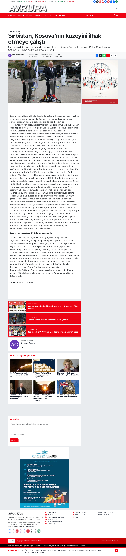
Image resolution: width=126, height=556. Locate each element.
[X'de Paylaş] (100, 55)
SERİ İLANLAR (80, 515)
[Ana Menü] (117, 15)
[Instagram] (20, 531)
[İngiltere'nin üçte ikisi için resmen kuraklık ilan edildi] (68, 387)
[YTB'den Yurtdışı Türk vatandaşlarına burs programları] (44, 365)
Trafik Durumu (53, 515)
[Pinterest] (17, 531)
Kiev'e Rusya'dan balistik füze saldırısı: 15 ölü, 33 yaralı (19, 375)
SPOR (54, 15)
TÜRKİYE (20, 15)
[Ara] (117, 8)
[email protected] (31, 526)
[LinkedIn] (24, 531)
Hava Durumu (52, 513)
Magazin (62, 15)
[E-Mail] (22, 347)
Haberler (11, 31)
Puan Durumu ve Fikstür (56, 517)
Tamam (82, 546)
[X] (13, 531)
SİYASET (29, 15)
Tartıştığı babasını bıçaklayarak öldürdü (87, 550)
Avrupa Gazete (28, 343)
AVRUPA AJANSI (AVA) (105, 513)
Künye (77, 517)
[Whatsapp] (39, 531)
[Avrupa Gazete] (28, 8)
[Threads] (35, 531)
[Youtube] (28, 531)
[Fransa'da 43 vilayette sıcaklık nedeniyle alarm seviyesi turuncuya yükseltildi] (44, 387)
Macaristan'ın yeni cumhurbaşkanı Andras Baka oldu (19, 396)
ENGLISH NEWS (80, 513)
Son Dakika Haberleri (55, 521)
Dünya (20, 31)
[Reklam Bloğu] (44, 478)
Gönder (14, 440)
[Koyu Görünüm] (114, 15)
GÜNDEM (12, 15)
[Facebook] (9, 531)
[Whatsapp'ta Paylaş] (104, 55)
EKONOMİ (39, 15)
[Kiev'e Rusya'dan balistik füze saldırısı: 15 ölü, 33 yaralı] (21, 365)
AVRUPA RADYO (103, 515)
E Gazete (89, 15)
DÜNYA (48, 15)
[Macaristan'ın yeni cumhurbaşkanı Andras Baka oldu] (21, 387)
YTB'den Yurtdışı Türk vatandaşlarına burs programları (42, 375)
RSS (12, 541)
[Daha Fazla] (108, 55)
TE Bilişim (114, 541)
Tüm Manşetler (53, 519)
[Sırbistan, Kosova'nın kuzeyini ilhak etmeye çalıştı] (44, 81)
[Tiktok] (31, 531)
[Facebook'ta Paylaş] (97, 55)
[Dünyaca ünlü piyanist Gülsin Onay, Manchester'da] (68, 365)
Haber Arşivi (52, 523)
